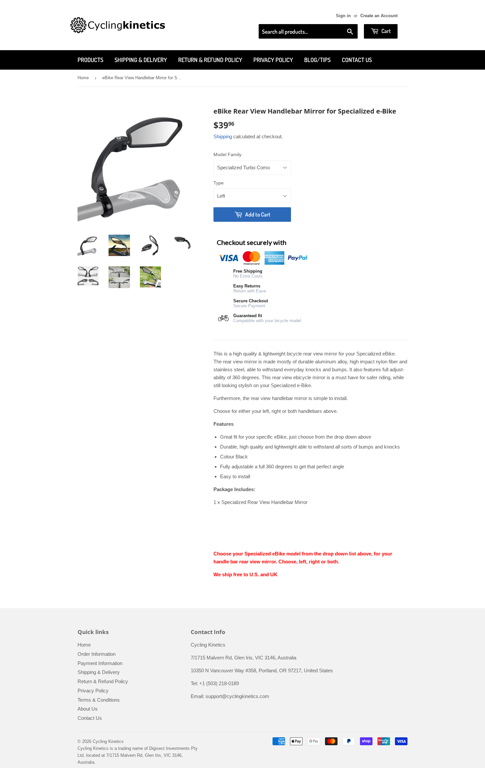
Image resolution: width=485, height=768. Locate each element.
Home (83, 77)
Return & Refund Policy (210, 59)
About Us (88, 709)
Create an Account (379, 15)
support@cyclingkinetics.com (237, 696)
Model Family (227, 154)
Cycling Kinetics (108, 741)
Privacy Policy (273, 59)
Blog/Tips (317, 59)
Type (218, 182)
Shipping (222, 136)
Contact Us (357, 59)
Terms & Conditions (99, 700)
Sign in (343, 15)
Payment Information (100, 663)
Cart (385, 30)
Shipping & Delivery (140, 59)
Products (90, 59)
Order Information (96, 654)
